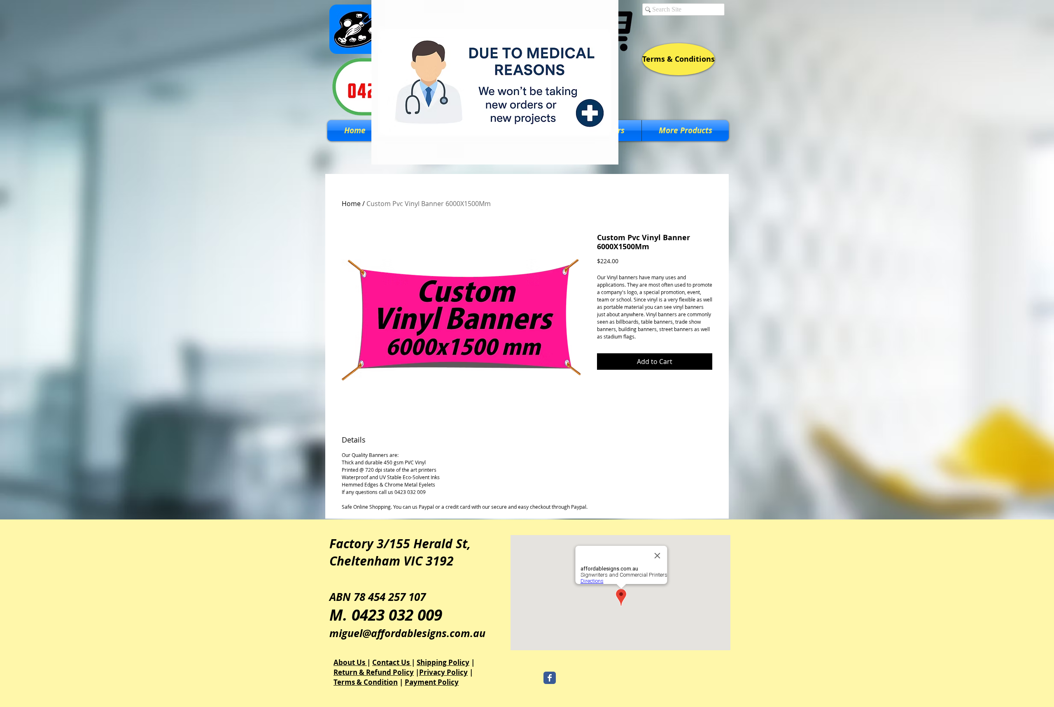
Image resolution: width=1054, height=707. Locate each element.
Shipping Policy (443, 662)
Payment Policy (432, 682)
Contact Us (391, 662)
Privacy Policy (443, 672)
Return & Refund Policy (373, 672)
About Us (350, 662)
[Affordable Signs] (549, 678)
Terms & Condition (365, 682)
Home (351, 203)
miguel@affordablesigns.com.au (407, 633)
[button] (685, 130)
